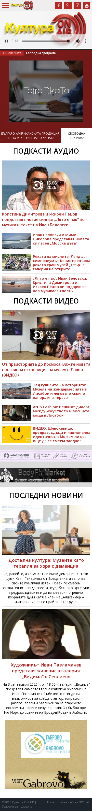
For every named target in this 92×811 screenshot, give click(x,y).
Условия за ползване (17, 806)
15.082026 (51, 185)
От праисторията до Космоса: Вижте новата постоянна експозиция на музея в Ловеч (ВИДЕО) (46, 370)
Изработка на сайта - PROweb (68, 802)
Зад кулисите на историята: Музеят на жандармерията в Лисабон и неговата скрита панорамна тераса (60, 391)
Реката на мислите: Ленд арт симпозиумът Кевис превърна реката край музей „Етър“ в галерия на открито (61, 262)
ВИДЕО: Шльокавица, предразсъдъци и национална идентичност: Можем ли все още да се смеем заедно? (61, 434)
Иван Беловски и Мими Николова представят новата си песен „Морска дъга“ (61, 239)
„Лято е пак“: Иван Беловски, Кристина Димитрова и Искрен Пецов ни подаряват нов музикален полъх (60, 284)
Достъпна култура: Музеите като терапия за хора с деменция (46, 563)
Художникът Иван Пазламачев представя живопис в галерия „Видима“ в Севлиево (46, 671)
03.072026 (51, 335)
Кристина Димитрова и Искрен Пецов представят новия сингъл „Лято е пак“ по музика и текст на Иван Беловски (43, 219)
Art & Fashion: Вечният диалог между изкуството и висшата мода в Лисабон (61, 411)
